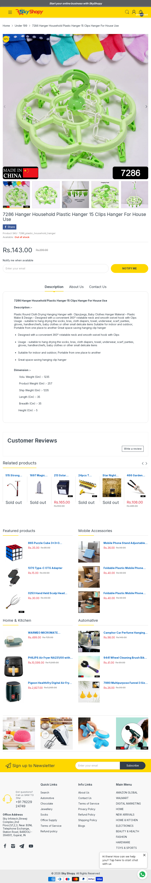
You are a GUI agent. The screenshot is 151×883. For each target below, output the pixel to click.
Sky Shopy (68, 873)
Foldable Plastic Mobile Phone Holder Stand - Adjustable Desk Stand (124, 568)
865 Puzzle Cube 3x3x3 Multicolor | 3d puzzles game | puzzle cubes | (48, 543)
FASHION (121, 836)
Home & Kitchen (17, 620)
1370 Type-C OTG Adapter (45, 567)
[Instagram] (13, 846)
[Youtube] (31, 846)
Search (45, 792)
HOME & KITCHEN (127, 820)
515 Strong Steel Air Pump (13, 475)
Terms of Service (51, 825)
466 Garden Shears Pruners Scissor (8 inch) (135, 475)
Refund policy (49, 831)
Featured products (19, 531)
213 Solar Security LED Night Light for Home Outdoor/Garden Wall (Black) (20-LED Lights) (63, 475)
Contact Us (85, 798)
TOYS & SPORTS (126, 847)
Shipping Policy (87, 820)
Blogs (81, 825)
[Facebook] (5, 846)
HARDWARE (123, 842)
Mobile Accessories (95, 531)
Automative (88, 620)
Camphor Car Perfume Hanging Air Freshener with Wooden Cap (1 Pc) (125, 633)
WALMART (122, 798)
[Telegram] (21, 846)
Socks (44, 814)
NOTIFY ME (129, 268)
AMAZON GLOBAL (127, 792)
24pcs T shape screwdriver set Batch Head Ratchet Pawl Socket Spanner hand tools (87, 475)
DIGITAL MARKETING (128, 803)
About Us (83, 792)
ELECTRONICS (125, 825)
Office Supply (49, 820)
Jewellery (46, 809)
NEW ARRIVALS (125, 814)
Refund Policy (86, 814)
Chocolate (47, 803)
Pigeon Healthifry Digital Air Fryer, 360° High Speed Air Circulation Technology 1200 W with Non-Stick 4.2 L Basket (50, 683)
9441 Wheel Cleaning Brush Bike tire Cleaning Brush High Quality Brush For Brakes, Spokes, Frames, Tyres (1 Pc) (124, 658)
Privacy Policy (86, 809)
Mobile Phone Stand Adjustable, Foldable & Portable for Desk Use (125, 543)
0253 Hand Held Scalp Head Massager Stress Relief (46, 593)
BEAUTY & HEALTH (127, 831)
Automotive (47, 798)
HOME (120, 809)
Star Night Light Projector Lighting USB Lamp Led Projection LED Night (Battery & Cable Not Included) (111, 475)
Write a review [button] (133, 448)
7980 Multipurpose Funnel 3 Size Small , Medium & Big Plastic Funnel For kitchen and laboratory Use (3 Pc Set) (125, 683)
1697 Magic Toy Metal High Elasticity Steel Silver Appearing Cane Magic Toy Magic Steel (37, 475)
